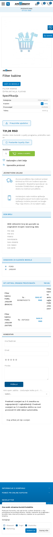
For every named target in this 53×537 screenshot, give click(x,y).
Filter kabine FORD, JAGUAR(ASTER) (8, 319)
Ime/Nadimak (10, 341)
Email (7, 350)
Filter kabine (10, 89)
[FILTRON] (7, 70)
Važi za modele (11, 84)
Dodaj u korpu (24, 153)
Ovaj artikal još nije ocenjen (18, 420)
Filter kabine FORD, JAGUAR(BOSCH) (8, 298)
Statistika (32, 525)
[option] (26, 42)
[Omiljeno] (42, 4)
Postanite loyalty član (19, 142)
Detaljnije (6, 520)
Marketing (10, 529)
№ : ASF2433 (23, 320)
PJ (42, 104)
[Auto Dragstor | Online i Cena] (22, 3)
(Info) (46, 104)
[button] (8, 4)
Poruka (7, 366)
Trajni (21, 525)
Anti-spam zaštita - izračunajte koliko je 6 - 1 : (22, 390)
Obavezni (10, 525)
